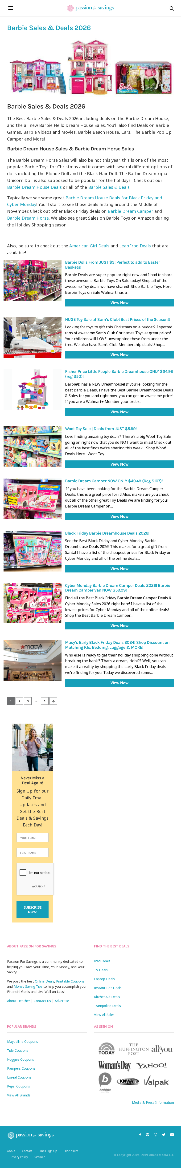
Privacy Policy (19, 1157)
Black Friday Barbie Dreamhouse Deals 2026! (107, 533)
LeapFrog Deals (135, 246)
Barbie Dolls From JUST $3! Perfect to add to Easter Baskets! (112, 265)
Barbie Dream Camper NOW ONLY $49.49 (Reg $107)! (114, 480)
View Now (119, 302)
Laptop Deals (104, 979)
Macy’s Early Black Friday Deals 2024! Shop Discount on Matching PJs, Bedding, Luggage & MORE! (117, 645)
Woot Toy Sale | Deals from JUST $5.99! (101, 428)
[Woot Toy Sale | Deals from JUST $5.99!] (33, 446)
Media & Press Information (153, 1102)
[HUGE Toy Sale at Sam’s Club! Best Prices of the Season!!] (33, 337)
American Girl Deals (89, 246)
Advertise (62, 1001)
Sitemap (39, 1157)
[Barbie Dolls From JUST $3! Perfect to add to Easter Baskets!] (33, 280)
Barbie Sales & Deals (109, 187)
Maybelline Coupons (22, 1041)
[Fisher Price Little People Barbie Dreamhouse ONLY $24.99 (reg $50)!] (33, 389)
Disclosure (71, 1151)
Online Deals (44, 981)
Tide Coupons (17, 1050)
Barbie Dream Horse (28, 218)
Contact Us (42, 1001)
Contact (27, 1151)
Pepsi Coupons (18, 1086)
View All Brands (18, 1095)
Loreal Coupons (19, 1077)
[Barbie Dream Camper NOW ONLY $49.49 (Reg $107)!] (33, 499)
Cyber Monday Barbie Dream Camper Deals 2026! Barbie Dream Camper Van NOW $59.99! (117, 588)
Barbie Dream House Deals (34, 187)
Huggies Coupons (20, 1059)
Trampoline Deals (107, 1005)
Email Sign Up (48, 1151)
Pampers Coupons (21, 1068)
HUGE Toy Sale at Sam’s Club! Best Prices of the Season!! (117, 319)
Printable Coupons (70, 981)
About (11, 1151)
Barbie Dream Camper (130, 211)
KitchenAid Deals (107, 997)
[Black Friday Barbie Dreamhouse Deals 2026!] (33, 551)
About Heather (18, 1001)
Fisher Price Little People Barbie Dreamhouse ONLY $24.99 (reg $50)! (119, 374)
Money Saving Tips (28, 986)
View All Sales (104, 1014)
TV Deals (101, 970)
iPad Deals (102, 961)
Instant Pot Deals (108, 988)
